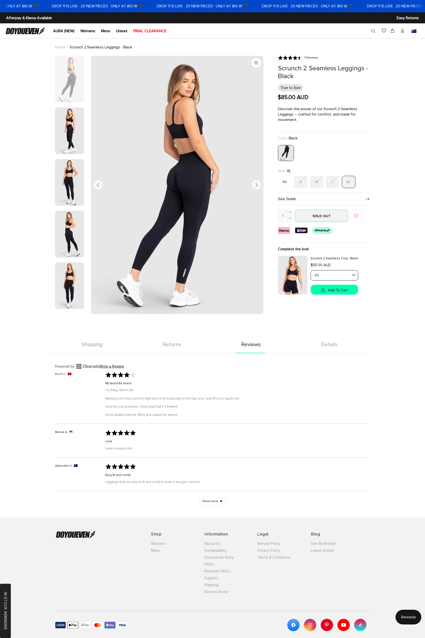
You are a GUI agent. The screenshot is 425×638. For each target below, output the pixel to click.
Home (60, 47)
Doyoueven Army (219, 557)
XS (284, 182)
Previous (98, 185)
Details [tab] (329, 344)
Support (211, 578)
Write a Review (111, 366)
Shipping (211, 584)
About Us (212, 543)
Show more (210, 501)
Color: (288, 138)
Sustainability (215, 550)
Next (256, 185)
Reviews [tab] (251, 344)
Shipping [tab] (92, 344)
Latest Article (322, 550)
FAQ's (209, 564)
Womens (158, 543)
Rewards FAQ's (217, 571)
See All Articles (324, 543)
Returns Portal (216, 591)
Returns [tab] (172, 344)
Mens (155, 550)
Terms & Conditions (274, 557)
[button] (298, 58)
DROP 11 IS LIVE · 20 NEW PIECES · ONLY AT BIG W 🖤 (85, 6)
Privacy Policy (269, 550)
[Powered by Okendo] (77, 366)
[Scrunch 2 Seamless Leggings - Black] (286, 152)
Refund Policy (269, 543)
